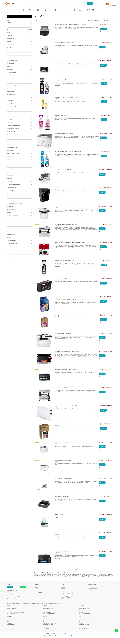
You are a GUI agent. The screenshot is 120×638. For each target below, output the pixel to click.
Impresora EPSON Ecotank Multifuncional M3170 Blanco (66, 224)
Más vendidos (63, 588)
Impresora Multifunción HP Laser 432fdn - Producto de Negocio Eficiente (69, 206)
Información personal (38, 586)
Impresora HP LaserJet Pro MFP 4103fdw (63, 533)
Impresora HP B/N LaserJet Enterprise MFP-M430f (65, 333)
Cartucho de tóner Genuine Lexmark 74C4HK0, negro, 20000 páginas (69, 188)
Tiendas (89, 592)
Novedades (63, 587)
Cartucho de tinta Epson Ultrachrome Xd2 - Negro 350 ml (66, 405)
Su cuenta (36, 584)
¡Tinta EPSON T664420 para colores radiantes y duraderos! (67, 97)
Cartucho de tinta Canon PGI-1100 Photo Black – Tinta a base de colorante (70, 242)
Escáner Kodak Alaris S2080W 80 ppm (63, 478)
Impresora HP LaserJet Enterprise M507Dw (63, 442)
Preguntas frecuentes (92, 588)
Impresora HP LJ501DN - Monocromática (63, 460)
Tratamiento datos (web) (66, 597)
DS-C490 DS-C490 (59, 514)
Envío (62, 595)
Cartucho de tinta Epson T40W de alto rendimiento (65, 278)
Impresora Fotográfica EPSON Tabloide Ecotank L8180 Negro (67, 351)
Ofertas (62, 586)
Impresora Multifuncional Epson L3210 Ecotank (64, 61)
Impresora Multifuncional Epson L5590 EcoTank (64, 551)
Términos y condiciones (65, 596)
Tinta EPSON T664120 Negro (61, 79)
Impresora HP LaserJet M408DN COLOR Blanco (64, 133)
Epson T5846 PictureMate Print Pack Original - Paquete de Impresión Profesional (71, 297)
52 (76, 569)
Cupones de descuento (38, 592)
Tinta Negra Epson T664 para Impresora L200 (64, 260)
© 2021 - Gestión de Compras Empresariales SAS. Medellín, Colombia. (60, 633)
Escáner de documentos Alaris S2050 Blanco (64, 169)
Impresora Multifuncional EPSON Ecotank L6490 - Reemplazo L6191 (68, 387)
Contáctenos (90, 589)
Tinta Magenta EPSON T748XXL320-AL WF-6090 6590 (66, 315)
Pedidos (35, 588)
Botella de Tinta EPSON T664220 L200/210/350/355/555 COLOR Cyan (70, 151)
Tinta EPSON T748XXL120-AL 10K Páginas (63, 424)
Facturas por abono (38, 589)
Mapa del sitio (91, 591)
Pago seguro (90, 587)
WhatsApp (23, 587)
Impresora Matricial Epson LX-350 (62, 496)
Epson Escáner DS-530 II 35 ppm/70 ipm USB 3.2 (65, 42)
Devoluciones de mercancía (39, 587)
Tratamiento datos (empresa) (67, 598)
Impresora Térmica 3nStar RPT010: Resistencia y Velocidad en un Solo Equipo (70, 24)
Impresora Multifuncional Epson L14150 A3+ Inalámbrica (66, 369)
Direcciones (36, 591)
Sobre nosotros (91, 586)
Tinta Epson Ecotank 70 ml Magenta (62, 115)
